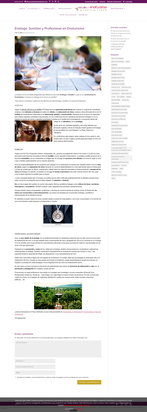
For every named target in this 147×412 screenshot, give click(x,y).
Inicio (22, 9)
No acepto (69, 409)
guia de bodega (116, 128)
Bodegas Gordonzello (118, 71)
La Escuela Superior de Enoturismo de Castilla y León (121, 149)
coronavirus (115, 93)
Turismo (123, 165)
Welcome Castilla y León (119, 175)
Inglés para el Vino (117, 141)
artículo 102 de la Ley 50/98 (31, 109)
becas (127, 61)
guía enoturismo (117, 135)
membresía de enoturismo (120, 153)
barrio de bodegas (117, 58)
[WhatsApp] (58, 1)
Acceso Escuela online (91, 1)
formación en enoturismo (119, 125)
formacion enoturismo (119, 116)
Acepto (79, 409)
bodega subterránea (118, 77)
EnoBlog (83, 15)
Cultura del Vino (126, 93)
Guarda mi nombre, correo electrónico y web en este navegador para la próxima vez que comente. (53, 377)
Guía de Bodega (117, 132)
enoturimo (125, 100)
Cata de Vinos (126, 87)
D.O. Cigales (120, 96)
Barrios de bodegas (118, 61)
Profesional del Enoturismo (120, 162)
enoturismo (115, 103)
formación (115, 122)
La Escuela (33, 9)
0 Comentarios (29, 33)
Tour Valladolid (68, 15)
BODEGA (114, 65)
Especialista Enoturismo (119, 109)
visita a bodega (116, 172)
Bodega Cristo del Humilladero (121, 68)
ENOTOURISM (116, 100)
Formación (48, 9)
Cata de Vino (116, 87)
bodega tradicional (118, 80)
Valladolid (115, 168)
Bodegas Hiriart (117, 74)
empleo (128, 96)
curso (113, 96)
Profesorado (65, 9)
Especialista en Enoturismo (72, 312)
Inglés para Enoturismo (119, 144)
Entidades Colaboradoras (114, 1)
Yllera (113, 178)
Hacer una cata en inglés (119, 138)
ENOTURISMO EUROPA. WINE (121, 106)
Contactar (102, 1)
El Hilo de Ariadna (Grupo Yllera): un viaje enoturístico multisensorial (121, 33)
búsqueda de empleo (118, 84)
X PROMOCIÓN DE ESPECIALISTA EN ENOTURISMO (117, 47)
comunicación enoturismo (120, 90)
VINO (121, 168)
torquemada (115, 165)
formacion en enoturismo (119, 112)
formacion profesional (118, 119)
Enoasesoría (117, 9)
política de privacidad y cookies (76, 405)
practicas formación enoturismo (118, 158)
